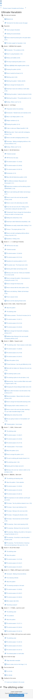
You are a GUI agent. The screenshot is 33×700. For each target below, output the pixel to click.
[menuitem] (1, 4)
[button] (1, 1)
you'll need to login (23, 693)
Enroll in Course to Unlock (16, 695)
